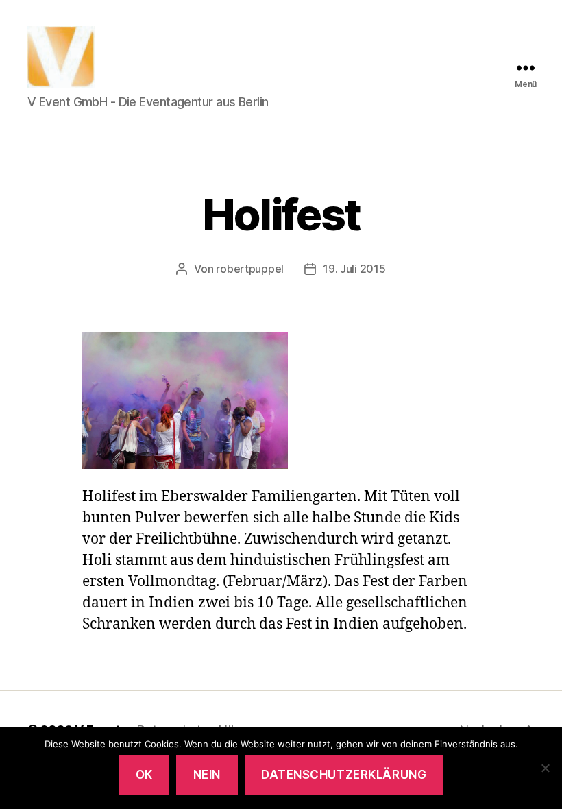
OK (144, 775)
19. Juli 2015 (354, 269)
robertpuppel (250, 269)
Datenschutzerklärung (343, 775)
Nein (207, 775)
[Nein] (545, 768)
